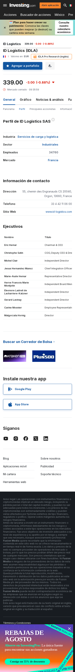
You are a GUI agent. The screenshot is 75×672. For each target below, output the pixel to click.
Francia (53, 160)
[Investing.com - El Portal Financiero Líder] (23, 5)
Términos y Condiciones (17, 622)
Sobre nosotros (50, 458)
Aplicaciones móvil (15, 466)
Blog (6, 458)
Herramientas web (14, 482)
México (59, 14)
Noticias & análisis (50, 99)
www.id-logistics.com (59, 211)
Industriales (50, 144)
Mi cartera (9, 474)
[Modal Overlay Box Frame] (36, 648)
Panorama (8, 109)
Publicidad (47, 466)
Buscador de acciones (35, 14)
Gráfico (25, 99)
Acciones (10, 14)
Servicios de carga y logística (38, 136)
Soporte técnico (51, 474)
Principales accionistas (43, 109)
